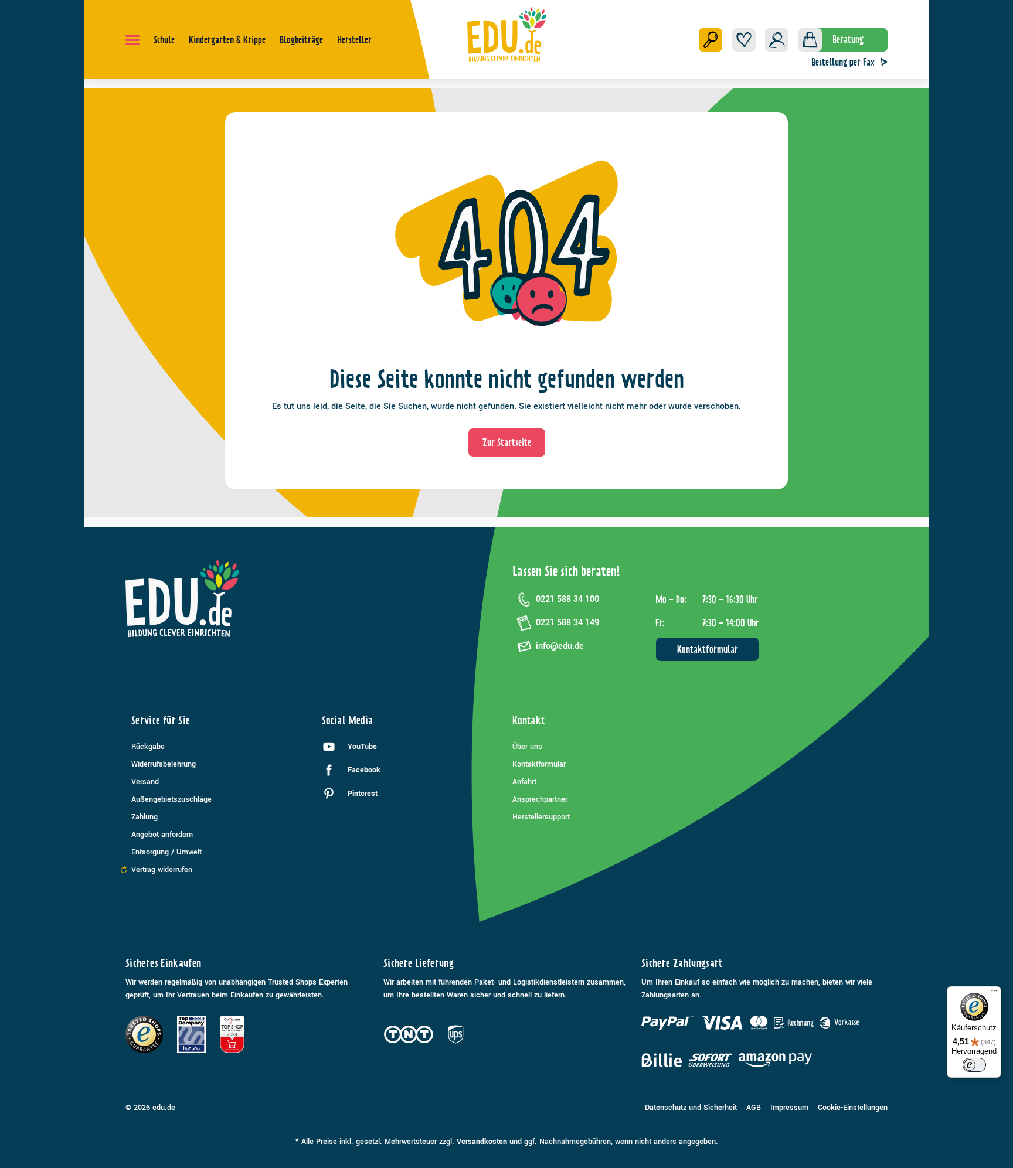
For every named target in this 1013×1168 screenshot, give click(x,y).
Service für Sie (160, 720)
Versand (145, 782)
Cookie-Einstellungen (853, 1107)
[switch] (974, 1065)
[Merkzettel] (744, 40)
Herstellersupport (541, 817)
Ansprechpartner (539, 799)
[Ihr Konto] (776, 40)
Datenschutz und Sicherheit (691, 1107)
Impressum (789, 1107)
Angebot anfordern (162, 834)
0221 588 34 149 (567, 623)
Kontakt (528, 720)
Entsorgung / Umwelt (166, 852)
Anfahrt (524, 782)
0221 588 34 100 (567, 599)
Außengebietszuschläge (171, 799)
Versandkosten (482, 1141)
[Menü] (132, 40)
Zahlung (144, 817)
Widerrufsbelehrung (163, 764)
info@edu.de (560, 646)
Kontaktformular (707, 649)
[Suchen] (711, 40)
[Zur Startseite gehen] (506, 34)
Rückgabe (148, 746)
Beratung (848, 39)
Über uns (527, 746)
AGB (753, 1107)
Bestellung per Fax (843, 62)
